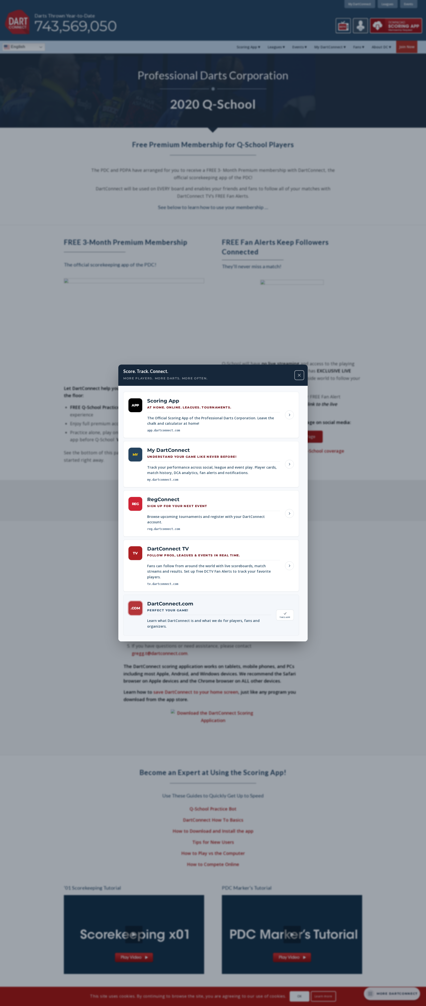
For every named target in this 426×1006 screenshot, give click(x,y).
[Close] (299, 375)
